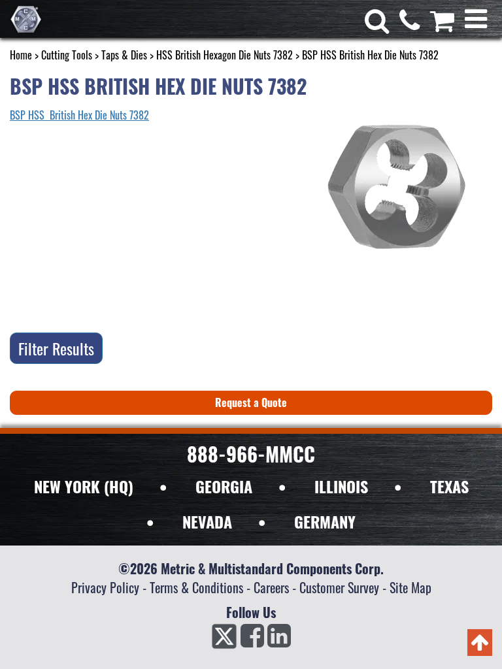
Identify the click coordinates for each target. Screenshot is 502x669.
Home (21, 55)
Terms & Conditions (196, 587)
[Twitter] (224, 639)
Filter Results (56, 348)
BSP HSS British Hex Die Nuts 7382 (79, 115)
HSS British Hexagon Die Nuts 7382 (224, 55)
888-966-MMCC (251, 453)
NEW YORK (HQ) (83, 486)
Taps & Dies (124, 55)
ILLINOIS (341, 486)
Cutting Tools (66, 55)
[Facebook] (252, 639)
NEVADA (207, 521)
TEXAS (449, 486)
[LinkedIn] (279, 639)
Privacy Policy (105, 587)
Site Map (410, 587)
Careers (271, 587)
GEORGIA (223, 486)
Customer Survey (339, 587)
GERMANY (325, 521)
